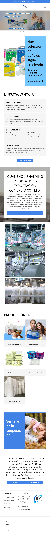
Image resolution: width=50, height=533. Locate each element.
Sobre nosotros (15, 213)
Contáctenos (34, 213)
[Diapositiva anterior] (20, 32)
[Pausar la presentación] (29, 32)
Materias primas (13, 401)
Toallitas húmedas (13, 373)
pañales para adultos (34, 344)
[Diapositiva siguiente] (26, 32)
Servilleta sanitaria (34, 373)
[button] (3, 7)
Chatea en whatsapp (25, 160)
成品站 (9, 530)
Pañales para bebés (13, 344)
